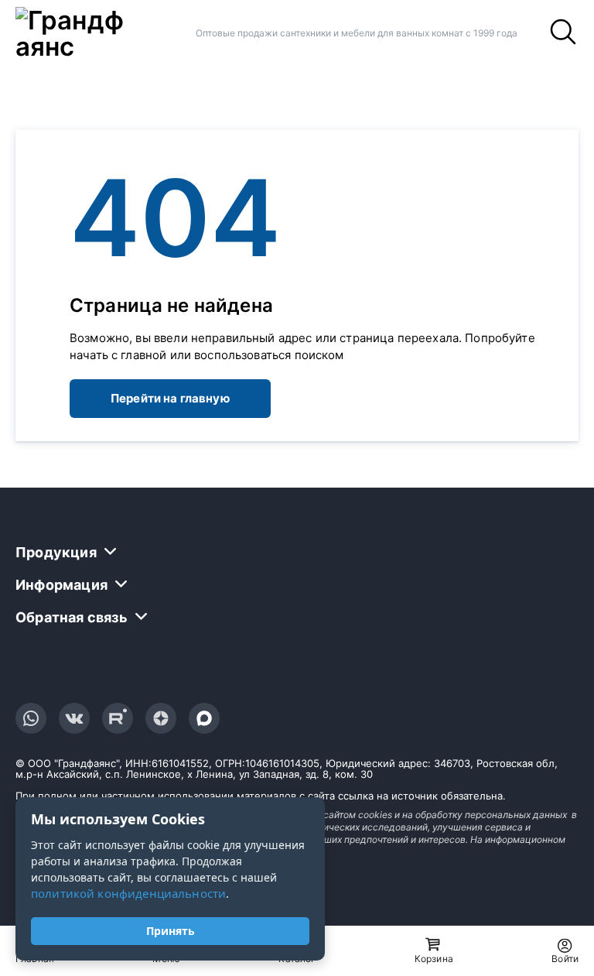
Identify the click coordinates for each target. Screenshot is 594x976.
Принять (170, 930)
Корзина (434, 958)
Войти (565, 958)
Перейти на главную (170, 398)
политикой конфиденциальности (128, 893)
